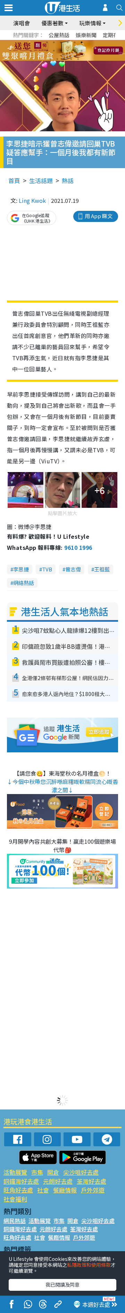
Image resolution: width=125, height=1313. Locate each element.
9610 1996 (78, 547)
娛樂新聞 (86, 35)
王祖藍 (102, 569)
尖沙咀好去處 (81, 1172)
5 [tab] (74, 42)
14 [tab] (57, 59)
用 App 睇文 (98, 216)
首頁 (14, 180)
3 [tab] (60, 42)
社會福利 (15, 1199)
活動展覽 (15, 1172)
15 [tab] (64, 59)
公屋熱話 (59, 35)
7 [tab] (46, 50)
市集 (37, 1172)
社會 (43, 1190)
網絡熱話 (23, 582)
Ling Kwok (32, 200)
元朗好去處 (58, 1181)
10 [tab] (67, 50)
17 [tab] (78, 59)
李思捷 (21, 569)
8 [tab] (53, 50)
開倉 (53, 1172)
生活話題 (41, 180)
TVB (47, 569)
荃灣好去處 (91, 1181)
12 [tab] (81, 50)
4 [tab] (67, 42)
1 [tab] (46, 42)
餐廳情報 (65, 1190)
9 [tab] (60, 50)
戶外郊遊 (93, 1190)
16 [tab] (71, 59)
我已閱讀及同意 (62, 1284)
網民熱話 (14, 1220)
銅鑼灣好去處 (21, 1181)
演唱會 (21, 23)
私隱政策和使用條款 (89, 1264)
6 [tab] (81, 42)
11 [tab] (74, 50)
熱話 (68, 180)
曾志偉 (73, 569)
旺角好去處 (18, 1190)
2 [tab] (53, 42)
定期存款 (113, 35)
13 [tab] (50, 59)
